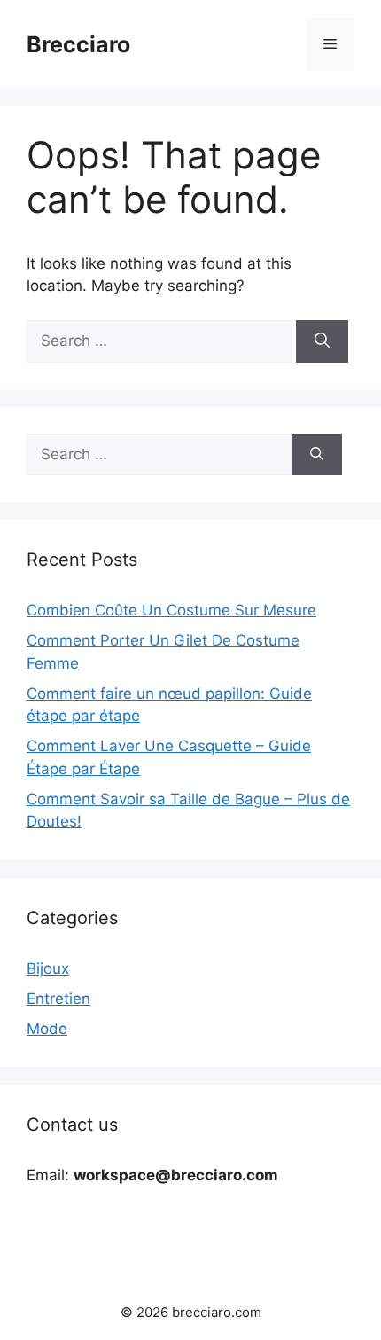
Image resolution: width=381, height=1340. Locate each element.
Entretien (58, 998)
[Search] (322, 341)
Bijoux (48, 968)
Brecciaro (78, 44)
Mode (47, 1029)
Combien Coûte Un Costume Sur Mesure (171, 610)
